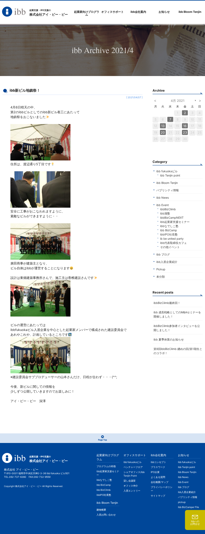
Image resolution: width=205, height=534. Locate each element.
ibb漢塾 (165, 213)
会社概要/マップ (159, 482)
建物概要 (101, 509)
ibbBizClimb (168, 209)
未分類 (160, 276)
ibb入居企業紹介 (166, 261)
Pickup (160, 269)
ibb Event (162, 205)
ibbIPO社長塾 (169, 234)
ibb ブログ (163, 254)
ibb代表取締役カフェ (173, 242)
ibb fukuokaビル (167, 171)
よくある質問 (158, 477)
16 (185, 126)
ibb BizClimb (103, 489)
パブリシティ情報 (167, 190)
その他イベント (170, 247)
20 (163, 132)
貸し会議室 (130, 480)
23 (185, 132)
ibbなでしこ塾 (169, 226)
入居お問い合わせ (106, 514)
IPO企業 (155, 472)
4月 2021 (177, 101)
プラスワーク (158, 467)
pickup (182, 502)
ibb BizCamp (168, 230)
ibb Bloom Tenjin (167, 182)
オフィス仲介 (131, 485)
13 (163, 126)
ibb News (162, 197)
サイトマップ (158, 495)
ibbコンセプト (158, 462)
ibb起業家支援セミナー (175, 221)
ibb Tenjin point (170, 175)
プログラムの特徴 (106, 466)
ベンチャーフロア (133, 467)
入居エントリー (132, 490)
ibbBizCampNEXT (172, 217)
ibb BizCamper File (188, 507)
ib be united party (172, 238)
